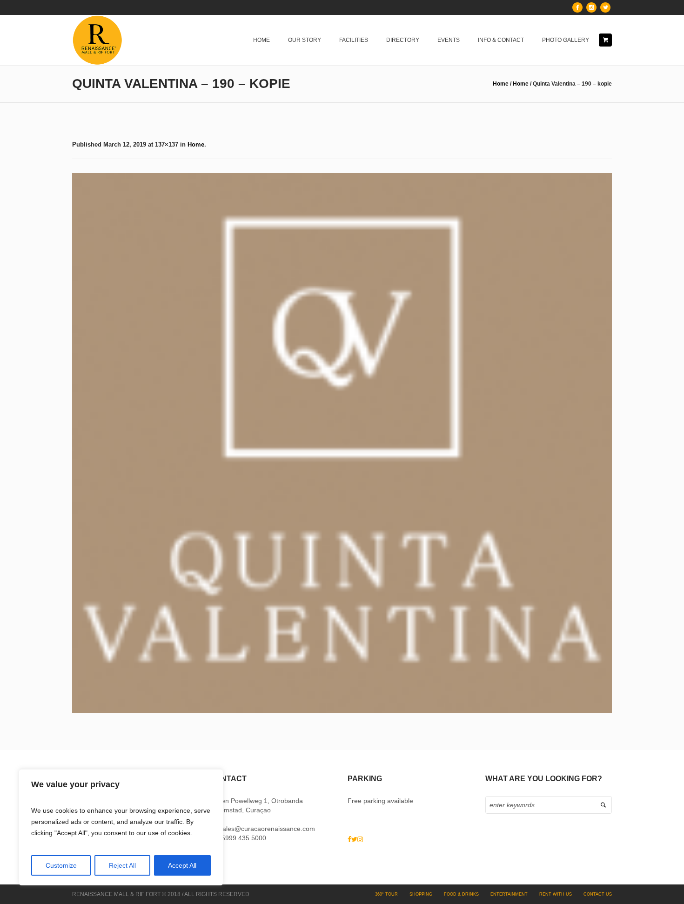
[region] (121, 827)
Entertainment (509, 894)
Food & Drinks (461, 894)
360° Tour (386, 894)
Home (501, 83)
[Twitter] (605, 7)
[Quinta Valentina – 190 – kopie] (342, 443)
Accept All (182, 865)
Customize (61, 865)
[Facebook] (577, 7)
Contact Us (597, 894)
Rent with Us (555, 894)
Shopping (420, 894)
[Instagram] (591, 7)
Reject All (122, 865)
